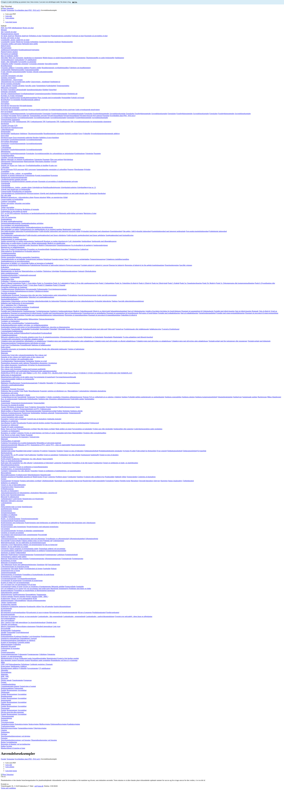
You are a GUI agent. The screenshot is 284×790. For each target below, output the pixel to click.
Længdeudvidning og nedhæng (34, 551)
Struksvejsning (33, 724)
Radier (21, 568)
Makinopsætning (7, 644)
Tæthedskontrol (188, 481)
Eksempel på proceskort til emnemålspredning (104, 315)
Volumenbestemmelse (225, 397)
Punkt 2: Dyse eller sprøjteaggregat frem (84, 283)
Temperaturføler (39, 403)
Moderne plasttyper (22, 36)
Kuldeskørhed (51, 86)
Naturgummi (18, 688)
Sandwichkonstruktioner (62, 606)
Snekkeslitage (86, 241)
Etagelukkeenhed (116, 231)
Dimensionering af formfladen (11, 574)
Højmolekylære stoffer (30, 44)
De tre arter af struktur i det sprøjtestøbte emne (17, 359)
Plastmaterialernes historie (10, 34)
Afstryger (156, 481)
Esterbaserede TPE (52, 122)
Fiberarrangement (17, 161)
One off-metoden (47, 606)
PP (12, 373)
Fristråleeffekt (6, 329)
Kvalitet (13, 423)
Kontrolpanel (5, 401)
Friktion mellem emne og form (32, 541)
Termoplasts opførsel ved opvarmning (52, 549)
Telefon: (47, 786)
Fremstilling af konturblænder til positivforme (38, 574)
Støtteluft (118, 477)
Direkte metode (6, 680)
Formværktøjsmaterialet (9, 654)
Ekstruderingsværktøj (49, 411)
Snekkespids (22, 399)
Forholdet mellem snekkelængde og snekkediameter (146, 397)
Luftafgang (61, 555)
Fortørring (32, 407)
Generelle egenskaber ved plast (12, 76)
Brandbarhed (5, 100)
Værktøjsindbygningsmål (27, 275)
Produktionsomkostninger (69, 271)
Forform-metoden (7, 596)
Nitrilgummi (5, 692)
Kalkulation (5, 267)
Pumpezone (26, 413)
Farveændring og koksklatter (82, 429)
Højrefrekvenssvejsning (9, 728)
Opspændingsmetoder (8, 255)
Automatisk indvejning (64, 433)
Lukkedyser (84, 249)
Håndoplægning (6, 594)
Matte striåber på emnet (63, 429)
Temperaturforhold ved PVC (30, 409)
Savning (9, 746)
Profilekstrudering (7, 457)
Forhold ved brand (77, 98)
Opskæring (52, 451)
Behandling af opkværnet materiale (49, 443)
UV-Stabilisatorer (60, 383)
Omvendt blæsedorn (146, 481)
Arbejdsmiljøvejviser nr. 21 (86, 187)
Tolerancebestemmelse (46, 319)
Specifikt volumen (185, 265)
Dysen (45, 477)
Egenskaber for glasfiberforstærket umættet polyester (19, 181)
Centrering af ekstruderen (147, 477)
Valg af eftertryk (264, 311)
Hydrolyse (18, 209)
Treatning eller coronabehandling (12, 323)
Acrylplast (4, 116)
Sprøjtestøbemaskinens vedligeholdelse (14, 297)
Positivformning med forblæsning (12, 523)
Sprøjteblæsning (6, 509)
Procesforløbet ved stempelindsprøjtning (15, 225)
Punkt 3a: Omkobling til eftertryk (126, 283)
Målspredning (33, 319)
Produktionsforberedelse (9, 275)
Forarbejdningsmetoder (18, 114)
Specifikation (5, 423)
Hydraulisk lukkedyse (32, 251)
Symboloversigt (21, 475)
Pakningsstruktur (19, 361)
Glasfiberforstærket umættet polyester (14, 179)
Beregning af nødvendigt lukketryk (53, 265)
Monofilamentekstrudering (10, 465)
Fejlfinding (5, 281)
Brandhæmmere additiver (10, 668)
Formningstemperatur (26, 555)
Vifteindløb (61, 329)
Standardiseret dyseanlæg (59, 249)
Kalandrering (66, 463)
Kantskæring (97, 463)
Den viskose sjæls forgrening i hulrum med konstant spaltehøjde (23, 369)
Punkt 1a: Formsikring (45, 283)
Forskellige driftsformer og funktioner (14, 287)
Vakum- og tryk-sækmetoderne (22, 598)
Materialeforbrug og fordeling (32, 271)
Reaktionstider (6, 630)
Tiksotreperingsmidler (35, 133)
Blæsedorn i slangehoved (48, 493)
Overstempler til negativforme (11, 580)
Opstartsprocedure (7, 487)
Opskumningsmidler (32, 70)
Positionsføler (109, 477)
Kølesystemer (5, 347)
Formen (3, 479)
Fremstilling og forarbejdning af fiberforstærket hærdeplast (34, 590)
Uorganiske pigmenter (36, 64)
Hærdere (36, 137)
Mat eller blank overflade (46, 429)
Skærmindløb (44, 329)
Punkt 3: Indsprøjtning (107, 283)
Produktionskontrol (99, 612)
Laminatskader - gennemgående (74, 616)
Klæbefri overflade (71, 133)
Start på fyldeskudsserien (136, 311)
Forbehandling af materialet (10, 441)
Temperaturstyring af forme (10, 570)
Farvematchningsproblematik (66, 377)
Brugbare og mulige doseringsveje (56, 241)
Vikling (3, 602)
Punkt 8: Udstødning (45, 285)
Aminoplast (5, 145)
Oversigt (54, 161)
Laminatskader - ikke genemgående (50, 616)
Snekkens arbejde (76, 411)
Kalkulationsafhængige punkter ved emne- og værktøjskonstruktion (24, 325)
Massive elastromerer (8, 626)
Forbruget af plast (78, 36)
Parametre (97, 153)
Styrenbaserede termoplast (10, 108)
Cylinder (27, 395)
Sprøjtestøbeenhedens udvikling (32, 223)
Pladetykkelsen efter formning (18, 559)
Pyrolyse (4, 209)
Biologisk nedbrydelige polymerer (71, 213)
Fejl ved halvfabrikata (19, 584)
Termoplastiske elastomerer (10, 120)
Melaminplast (5, 151)
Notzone (86, 397)
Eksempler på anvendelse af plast (95, 36)
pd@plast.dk (39, 786)
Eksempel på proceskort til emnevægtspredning (261, 313)
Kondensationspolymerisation (29, 50)
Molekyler (19, 42)
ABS (24, 373)
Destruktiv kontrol (23, 660)
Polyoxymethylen (23, 116)
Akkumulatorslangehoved (10, 493)
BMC (3, 676)
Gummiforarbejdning (8, 684)
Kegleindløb (34, 329)
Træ (2, 565)
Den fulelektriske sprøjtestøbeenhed (13, 235)
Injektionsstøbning (7, 688)
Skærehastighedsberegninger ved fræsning (16, 740)
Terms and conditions (8, 788)
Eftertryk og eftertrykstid (101, 311)
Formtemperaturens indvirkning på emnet (30, 343)
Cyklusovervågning (8, 291)
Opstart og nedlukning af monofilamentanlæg (32, 467)
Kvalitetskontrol (13, 497)
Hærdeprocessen (17, 127)
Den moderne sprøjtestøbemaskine (13, 227)
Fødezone (4, 413)
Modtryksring (37, 477)
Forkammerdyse (74, 249)
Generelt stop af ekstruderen (37, 419)
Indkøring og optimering (9, 421)
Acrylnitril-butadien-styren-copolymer (61, 110)
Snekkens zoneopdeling (173, 397)
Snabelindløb (25, 329)
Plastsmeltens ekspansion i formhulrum (43, 363)
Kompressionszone (15, 413)
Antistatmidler (6, 70)
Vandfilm (40, 455)
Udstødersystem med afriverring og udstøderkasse (153, 341)
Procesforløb (42, 535)
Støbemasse (8, 565)
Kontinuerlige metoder (9, 604)
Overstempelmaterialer (9, 578)
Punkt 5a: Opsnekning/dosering (191, 283)
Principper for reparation (9, 616)
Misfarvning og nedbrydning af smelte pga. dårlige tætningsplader (24, 243)
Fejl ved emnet (6, 584)
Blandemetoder (6, 634)
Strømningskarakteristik (9, 445)
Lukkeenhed (76, 229)
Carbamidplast (6, 147)
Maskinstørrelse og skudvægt (11, 271)
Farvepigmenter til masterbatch (44, 377)
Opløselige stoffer (7, 64)
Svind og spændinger (51, 455)
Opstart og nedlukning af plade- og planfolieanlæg (120, 463)
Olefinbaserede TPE (23, 122)
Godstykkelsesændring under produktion (148, 429)
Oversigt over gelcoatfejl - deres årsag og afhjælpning (133, 616)
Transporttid (11, 632)
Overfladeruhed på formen (33, 568)
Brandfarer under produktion (41, 660)
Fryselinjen (44, 451)
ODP (2, 664)
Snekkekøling (89, 399)
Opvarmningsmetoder (8, 531)
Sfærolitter (4, 58)
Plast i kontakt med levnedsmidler (49, 98)
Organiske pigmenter (21, 64)
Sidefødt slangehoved (8, 477)
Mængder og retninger (15, 159)
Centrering (20, 433)
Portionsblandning (7, 636)
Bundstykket (87, 481)
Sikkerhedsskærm (33, 475)
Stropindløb (70, 329)
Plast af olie (5, 215)
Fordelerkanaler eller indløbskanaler (136, 329)
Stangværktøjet (47, 459)
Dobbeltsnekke (32, 399)
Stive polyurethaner (8, 620)
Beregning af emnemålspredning (76, 315)
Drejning (4, 734)
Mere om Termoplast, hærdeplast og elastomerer (25, 58)
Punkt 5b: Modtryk (209, 283)
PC (36, 373)
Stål (46, 565)
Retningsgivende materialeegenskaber (43, 371)
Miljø (3, 662)
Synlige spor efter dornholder (103, 429)
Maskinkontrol (52, 658)
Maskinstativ (66, 229)
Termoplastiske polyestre (38, 116)
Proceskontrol (55, 423)
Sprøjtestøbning (6, 219)
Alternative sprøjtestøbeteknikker (12, 385)
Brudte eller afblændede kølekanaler (54, 349)
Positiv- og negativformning (10, 519)
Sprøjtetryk (54, 311)
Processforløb (5, 628)
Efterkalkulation (90, 271)
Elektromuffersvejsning (58, 724)
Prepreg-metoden (20, 596)
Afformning (10, 537)
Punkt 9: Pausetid (59, 285)
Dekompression (50, 245)
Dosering (4, 245)
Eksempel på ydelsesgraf (9, 425)
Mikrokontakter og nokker (10, 229)
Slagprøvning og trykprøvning (32, 499)
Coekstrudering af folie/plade (43, 463)
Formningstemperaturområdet (55, 551)
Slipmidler (49, 383)
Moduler (4, 30)
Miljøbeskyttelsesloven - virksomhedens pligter (17, 197)
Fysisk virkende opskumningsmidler (13, 72)
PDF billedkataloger (15, 28)
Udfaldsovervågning (41, 291)
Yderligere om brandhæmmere (80, 68)
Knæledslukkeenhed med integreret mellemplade (168, 231)
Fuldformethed (20, 553)
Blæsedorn (134, 481)
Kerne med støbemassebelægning (24, 565)
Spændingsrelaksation (34, 90)
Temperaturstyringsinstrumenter (22, 403)
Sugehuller (47, 568)
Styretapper (15, 481)
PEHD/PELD (6, 373)
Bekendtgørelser (15, 664)
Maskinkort (5, 277)
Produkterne (5, 389)
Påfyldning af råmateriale (15, 407)
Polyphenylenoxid (86, 116)
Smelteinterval (55, 82)
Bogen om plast (28, 28)
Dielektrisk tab (72, 94)
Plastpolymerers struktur (9, 52)
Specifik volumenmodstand (10, 94)
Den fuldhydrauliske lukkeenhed (12, 231)
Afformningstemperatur (9, 539)
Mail (32, 786)
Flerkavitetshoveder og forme (11, 507)
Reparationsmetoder (8, 614)
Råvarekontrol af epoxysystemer (37, 612)
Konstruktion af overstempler (11, 576)
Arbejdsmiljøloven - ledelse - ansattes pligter (16, 187)
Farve (80, 133)
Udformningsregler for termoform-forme (15, 567)
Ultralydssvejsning (39, 728)
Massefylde (5, 98)
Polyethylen (5, 106)
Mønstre (4, 159)
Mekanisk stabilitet (57, 586)
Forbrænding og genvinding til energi (14, 211)
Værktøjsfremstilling (31, 323)
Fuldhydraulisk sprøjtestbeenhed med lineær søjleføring (86, 235)
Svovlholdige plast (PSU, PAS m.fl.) (27, 10)
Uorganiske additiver (22, 68)
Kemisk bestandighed (42, 175)
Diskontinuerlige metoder (10, 592)
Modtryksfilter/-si (7, 411)
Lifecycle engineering (8, 217)
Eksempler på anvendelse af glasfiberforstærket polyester (58, 181)
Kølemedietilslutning (34, 349)
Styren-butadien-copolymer (18, 110)
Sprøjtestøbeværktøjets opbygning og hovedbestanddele (20, 327)
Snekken (125, 397)
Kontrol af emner (7, 582)
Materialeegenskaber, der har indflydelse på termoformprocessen (23, 543)
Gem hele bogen (11, 22)
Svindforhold (34, 307)
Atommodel (43, 42)
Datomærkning (6, 351)
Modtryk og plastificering (56, 243)
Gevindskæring (11, 742)
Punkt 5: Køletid (173, 283)
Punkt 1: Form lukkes (29, 283)
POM (65, 373)
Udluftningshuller (48, 481)
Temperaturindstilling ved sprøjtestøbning (15, 371)
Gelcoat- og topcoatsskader (27, 616)
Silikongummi (6, 704)
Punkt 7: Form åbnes (30, 285)
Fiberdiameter (79, 169)
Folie (21, 391)
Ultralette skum (51, 622)
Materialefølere (77, 433)
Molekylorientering (79, 58)
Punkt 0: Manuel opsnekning (11, 283)
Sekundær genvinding (22, 203)
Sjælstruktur (30, 361)
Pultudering (5, 606)
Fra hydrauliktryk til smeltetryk (82, 245)
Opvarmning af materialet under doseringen (23, 245)
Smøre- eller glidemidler (9, 62)
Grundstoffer (5, 42)
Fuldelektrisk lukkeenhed (218, 231)
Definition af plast (35, 36)
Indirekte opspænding (23, 257)
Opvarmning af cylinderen (10, 409)
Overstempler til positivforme (32, 580)
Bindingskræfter (67, 42)
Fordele (3, 690)
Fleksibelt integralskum (44, 626)
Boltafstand (47, 259)
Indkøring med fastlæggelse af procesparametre (17, 303)
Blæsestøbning (73, 391)
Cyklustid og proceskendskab (19, 281)
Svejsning (126, 451)
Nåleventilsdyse (6, 251)
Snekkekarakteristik (8, 415)
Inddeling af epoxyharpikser (49, 137)
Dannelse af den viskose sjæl (11, 357)
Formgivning (5, 355)
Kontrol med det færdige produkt (38, 423)
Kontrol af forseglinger (9, 642)
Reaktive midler (35, 68)
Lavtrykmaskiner (34, 636)
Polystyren (4, 110)
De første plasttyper (8, 36)
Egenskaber (5, 114)
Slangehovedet (45, 475)
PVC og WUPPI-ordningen (10, 213)
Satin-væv (21, 165)
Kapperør (29, 435)
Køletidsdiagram (24, 265)
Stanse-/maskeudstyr (175, 481)
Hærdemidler (5, 133)
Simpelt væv (5, 165)
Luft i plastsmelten (74, 241)
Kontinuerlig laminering (17, 606)
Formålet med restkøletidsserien (169, 313)
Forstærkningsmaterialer (29, 383)
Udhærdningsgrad (7, 129)
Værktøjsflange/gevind (9, 397)
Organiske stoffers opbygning (11, 44)
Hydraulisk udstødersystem (28, 337)
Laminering (58, 463)
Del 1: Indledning (7, 305)
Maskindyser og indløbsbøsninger (13, 247)
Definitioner (25, 664)
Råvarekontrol (22, 423)
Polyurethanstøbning (8, 618)
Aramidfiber (5, 171)
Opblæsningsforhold (91, 451)
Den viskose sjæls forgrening (11, 367)
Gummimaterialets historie (10, 686)
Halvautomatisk (31, 289)
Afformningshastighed (77, 539)
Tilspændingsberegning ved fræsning (44, 740)
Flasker (23, 435)
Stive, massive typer (8, 622)
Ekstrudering (5, 387)
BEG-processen (30, 169)
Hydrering (11, 209)
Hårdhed (45, 90)
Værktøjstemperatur (43, 311)
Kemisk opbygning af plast (10, 38)
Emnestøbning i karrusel (28, 638)
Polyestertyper (6, 127)
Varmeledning (41, 86)
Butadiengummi (6, 696)
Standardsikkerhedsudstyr (10, 299)
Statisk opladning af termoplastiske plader (23, 549)
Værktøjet (4, 467)
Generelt (4, 650)
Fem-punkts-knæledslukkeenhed (197, 231)
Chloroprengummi (7, 716)
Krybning (4, 90)
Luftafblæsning (6, 295)
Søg (2, 32)
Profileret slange (61, 477)
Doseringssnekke (52, 407)
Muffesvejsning (44, 724)
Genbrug (4, 201)
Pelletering (4, 391)
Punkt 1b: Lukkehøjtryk (61, 283)
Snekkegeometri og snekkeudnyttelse (14, 239)
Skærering (164, 481)
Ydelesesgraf (94, 423)
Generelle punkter (23, 642)
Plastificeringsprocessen (66, 407)
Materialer (4, 353)
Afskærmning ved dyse (19, 301)
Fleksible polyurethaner (9, 624)
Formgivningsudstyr (8, 652)
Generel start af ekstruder (18, 419)
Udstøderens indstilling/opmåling (117, 259)
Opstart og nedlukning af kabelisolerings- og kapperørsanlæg (59, 471)
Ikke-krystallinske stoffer (9, 56)
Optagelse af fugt (7, 545)
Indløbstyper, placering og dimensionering (55, 327)
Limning (4, 730)
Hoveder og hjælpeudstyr (10, 491)
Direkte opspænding (8, 257)
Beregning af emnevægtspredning (13, 315)
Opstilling (4, 517)
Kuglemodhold (35, 333)
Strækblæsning (27, 507)
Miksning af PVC (24, 445)
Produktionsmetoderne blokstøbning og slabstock (18, 640)
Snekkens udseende (47, 413)
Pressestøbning (31, 594)
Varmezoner (31, 397)
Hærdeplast (5, 123)
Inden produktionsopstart (9, 273)
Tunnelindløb (15, 329)
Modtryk (42, 245)
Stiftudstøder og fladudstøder (93, 337)
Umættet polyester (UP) (9, 125)
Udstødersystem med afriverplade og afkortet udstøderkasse (115, 341)
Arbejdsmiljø (5, 183)
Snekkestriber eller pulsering (123, 429)
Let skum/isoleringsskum (36, 622)
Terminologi (46, 36)
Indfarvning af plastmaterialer (11, 375)
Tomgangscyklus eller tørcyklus (31, 295)
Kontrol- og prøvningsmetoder (11, 656)
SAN (20, 373)
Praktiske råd (47, 541)
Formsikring (109, 481)
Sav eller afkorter (75, 455)
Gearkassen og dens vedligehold (12, 395)
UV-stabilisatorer (30, 60)
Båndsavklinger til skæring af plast (13, 748)
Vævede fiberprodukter (16, 157)
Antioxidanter (19, 60)
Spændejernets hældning (34, 259)
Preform (15, 509)
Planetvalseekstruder (78, 445)
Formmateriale (6, 481)
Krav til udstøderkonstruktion (49, 337)
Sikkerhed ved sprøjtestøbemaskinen (41, 297)
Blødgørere (5, 383)
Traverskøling (40, 397)
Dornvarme (19, 415)
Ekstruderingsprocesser (9, 447)
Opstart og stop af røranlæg (108, 455)
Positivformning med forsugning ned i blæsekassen (77, 523)
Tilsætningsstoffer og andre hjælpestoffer (100, 58)
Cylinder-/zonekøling (53, 397)
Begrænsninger (12, 690)
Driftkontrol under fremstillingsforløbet (32, 658)
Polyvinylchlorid (7, 112)
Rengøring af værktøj (8, 433)
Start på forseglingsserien (73, 313)
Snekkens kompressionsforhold (206, 397)
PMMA (29, 373)
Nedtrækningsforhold (174, 451)
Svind (3, 345)
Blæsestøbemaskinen (8, 475)
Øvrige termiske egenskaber (10, 84)
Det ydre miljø (6, 195)
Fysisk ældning (6, 86)
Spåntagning (5, 732)
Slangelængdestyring (17, 495)
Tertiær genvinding (7, 207)
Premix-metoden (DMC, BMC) (37, 596)
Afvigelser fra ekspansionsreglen (39, 365)
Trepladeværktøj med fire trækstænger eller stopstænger (227, 341)
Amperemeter (5, 403)
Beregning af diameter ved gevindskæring (15, 744)
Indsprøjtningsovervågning (24, 291)
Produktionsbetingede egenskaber (110, 451)
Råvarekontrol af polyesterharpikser (13, 612)
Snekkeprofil (38, 241)
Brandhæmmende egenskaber (53, 133)
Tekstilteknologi (6, 163)
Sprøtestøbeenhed (7, 233)
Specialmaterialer (54, 565)
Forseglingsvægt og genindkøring (94, 313)
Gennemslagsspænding (43, 94)
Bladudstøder (117, 337)
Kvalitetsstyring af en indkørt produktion (15, 307)
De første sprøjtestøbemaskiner (11, 221)
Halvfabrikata (68, 159)
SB (17, 373)
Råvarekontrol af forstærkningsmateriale (63, 612)
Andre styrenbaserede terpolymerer (87, 110)
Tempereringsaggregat (98, 259)
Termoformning (6, 511)
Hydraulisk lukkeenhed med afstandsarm (95, 231)
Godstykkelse (17, 499)
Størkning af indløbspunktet (41, 345)
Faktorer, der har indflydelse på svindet (14, 547)
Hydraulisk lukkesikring (102, 301)
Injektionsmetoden (7, 600)
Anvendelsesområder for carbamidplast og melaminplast (54, 153)
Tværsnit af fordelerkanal (170, 329)
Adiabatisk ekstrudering (97, 391)
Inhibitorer (23, 133)
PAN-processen (18, 169)
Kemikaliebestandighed (29, 98)
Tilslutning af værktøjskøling (79, 259)
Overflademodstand (27, 94)
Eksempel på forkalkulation (10, 269)
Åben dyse (4, 249)
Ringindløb (78, 329)
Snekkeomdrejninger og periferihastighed (75, 423)
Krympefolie (201, 451)
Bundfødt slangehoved (24, 477)
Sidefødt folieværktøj (8, 451)
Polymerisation (6, 48)
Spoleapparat (85, 455)
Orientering (89, 153)
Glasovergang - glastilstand (40, 82)
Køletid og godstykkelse (9, 265)
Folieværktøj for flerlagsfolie (146, 451)
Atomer (13, 42)
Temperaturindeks (63, 86)
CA (33, 373)
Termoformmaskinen (8, 513)
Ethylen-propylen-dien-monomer (12, 712)
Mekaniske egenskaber (9, 88)
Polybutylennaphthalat (71, 116)
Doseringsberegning (172, 265)
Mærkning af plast (90, 213)
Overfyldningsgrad (22, 632)
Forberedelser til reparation (10, 648)
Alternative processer (15, 501)
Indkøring (11, 517)
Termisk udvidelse (18, 86)
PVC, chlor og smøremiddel (60, 445)
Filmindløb (53, 329)
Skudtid (3, 632)
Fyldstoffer (5, 74)
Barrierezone (262, 397)
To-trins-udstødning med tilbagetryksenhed (138, 337)
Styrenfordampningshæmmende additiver (105, 133)
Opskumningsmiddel (8, 379)
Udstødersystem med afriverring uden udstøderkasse (190, 341)
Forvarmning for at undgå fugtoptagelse (22, 443)
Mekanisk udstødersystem (10, 337)
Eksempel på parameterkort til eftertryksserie (26, 313)
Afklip (124, 477)
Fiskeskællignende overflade (27, 429)
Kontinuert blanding (21, 636)
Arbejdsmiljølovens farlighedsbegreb (14, 193)
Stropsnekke (41, 407)
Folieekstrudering (7, 449)
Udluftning (43, 654)
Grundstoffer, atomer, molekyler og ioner (15, 40)
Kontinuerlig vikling (34, 606)
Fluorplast (105, 116)
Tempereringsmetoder (8, 572)
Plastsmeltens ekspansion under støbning (15, 363)
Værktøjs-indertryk (87, 265)
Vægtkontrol (71, 477)
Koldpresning (5, 598)
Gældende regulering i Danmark (41, 664)
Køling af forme (17, 586)
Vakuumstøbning (20, 600)
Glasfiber (4, 157)
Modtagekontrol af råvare (10, 658)
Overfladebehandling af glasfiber (37, 165)
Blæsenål (4, 497)
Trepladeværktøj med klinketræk (259, 341)
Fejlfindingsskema (7, 489)
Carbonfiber (5, 167)
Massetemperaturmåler (33, 411)
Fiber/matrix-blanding (42, 161)
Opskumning (16, 630)
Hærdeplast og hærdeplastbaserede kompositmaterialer (40, 213)
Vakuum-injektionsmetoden (36, 600)
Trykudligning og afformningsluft (57, 539)
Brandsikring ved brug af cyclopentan (64, 660)
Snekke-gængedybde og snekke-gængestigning (17, 241)
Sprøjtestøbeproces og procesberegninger (15, 261)
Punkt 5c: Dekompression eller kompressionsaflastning (235, 283)
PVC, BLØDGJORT (55, 373)
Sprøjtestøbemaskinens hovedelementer (39, 227)
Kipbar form (5, 495)
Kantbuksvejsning (73, 724)
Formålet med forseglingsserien (53, 313)
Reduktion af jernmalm (31, 209)
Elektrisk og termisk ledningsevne (13, 175)
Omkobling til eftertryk (129, 315)
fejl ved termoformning (21, 582)
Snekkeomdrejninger (100, 245)
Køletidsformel (35, 265)
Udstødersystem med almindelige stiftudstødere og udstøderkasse (23, 341)
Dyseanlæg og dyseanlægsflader (38, 249)
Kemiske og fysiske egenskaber (12, 96)
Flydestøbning (73, 295)
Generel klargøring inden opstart (12, 417)
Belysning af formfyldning (148, 313)
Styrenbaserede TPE (8, 122)
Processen (20, 389)
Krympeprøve (24, 437)
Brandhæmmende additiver (30, 100)
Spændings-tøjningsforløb (17, 90)
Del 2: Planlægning (20, 305)
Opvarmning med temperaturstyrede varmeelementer (19, 535)
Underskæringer (58, 541)
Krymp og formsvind (50, 545)
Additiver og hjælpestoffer (25, 379)
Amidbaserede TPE (67, 122)
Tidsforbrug (47, 271)
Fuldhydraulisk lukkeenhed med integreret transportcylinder (60, 231)
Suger (27, 407)
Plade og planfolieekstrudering (11, 461)
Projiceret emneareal (73, 265)
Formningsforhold (7, 521)
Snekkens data (43, 399)
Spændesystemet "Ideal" (60, 259)
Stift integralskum (21, 622)
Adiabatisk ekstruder (54, 419)
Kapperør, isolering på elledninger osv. (53, 391)
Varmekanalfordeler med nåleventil (95, 329)
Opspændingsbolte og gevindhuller (13, 259)
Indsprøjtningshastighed (118, 311)
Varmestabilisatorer (7, 60)
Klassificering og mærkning (22, 191)
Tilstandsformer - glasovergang (12, 80)
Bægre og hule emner (12, 435)
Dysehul (12, 249)
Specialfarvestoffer (51, 64)
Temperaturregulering (8, 343)
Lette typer (56, 626)
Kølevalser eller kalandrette (10, 463)
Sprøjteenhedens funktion (10, 237)
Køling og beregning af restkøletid (41, 263)
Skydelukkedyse (18, 251)
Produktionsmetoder (48, 636)
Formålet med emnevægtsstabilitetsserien (230, 313)
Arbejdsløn (55, 271)
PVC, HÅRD (42, 373)
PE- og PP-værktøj (17, 455)
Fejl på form (31, 584)
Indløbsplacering (155, 329)
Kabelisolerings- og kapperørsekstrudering (16, 469)
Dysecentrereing (21, 249)
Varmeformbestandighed (207, 313)
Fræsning (4, 738)
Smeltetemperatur (29, 311)
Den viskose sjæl (41, 355)
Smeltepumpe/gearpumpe (10, 437)
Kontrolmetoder (6, 608)
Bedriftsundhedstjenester (51, 187)
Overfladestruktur (7, 361)
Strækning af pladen (8, 553)
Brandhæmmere (6, 66)
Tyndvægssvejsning (8, 726)
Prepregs (70, 169)
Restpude (255, 311)
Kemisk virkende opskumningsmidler (40, 72)
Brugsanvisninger (33, 193)
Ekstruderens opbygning (9, 393)
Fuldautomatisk (42, 289)
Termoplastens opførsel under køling (13, 557)
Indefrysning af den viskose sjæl (33, 357)
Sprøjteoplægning (19, 594)
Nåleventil (111, 329)
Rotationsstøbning (7, 590)
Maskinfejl (4, 646)
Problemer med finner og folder (80, 588)
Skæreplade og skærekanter (64, 481)
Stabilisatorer (119, 58)
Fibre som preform (56, 159)
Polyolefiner (5, 104)
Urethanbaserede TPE (38, 122)
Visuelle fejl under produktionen (12, 427)
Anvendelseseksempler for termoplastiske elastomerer (92, 122)
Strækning (66, 411)
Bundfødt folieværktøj (24, 451)
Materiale (4, 559)
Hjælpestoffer (5, 131)
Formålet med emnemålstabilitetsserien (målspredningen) (45, 315)
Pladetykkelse (13, 555)
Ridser (3, 429)
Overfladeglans (14, 345)
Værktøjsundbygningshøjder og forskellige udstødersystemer (22, 339)
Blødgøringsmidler (17, 70)
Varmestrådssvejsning (25, 728)
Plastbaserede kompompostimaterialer (14, 177)
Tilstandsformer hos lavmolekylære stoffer (15, 82)
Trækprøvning (34, 437)
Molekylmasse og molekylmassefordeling (57, 58)
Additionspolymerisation (9, 50)
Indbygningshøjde (98, 481)
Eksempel (4, 205)
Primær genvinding (7, 203)
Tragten (3, 407)
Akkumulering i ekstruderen (29, 493)
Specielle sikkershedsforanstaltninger (131, 301)
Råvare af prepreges (85, 612)
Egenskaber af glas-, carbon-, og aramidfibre (16, 173)
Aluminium (40, 565)
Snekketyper (237, 397)
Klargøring (5, 419)
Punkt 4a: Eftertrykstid (159, 283)
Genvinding (12, 201)
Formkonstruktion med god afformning (31, 539)
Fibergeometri (6, 161)
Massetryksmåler (19, 411)
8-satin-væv (53, 165)
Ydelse (25, 415)
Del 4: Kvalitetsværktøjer (10, 317)
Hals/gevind (78, 481)
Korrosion (54, 175)
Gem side (8, 16)
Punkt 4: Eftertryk (145, 283)
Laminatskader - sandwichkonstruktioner (100, 616)
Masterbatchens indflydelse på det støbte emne (17, 377)
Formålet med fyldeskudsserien (12, 311)
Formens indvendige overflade (30, 481)
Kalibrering (32, 455)
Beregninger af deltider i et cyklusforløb (15, 263)
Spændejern (35, 257)
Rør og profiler (14, 391)
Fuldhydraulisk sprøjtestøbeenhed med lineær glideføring (46, 235)
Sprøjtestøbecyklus (7, 279)
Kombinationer (79, 153)
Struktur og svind (41, 361)
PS (14, 373)
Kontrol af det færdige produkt (68, 658)
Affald (65, 197)
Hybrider (87, 169)
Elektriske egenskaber (8, 92)
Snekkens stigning (188, 397)
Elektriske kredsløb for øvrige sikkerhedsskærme (77, 301)
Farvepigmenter (32, 668)
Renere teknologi (40, 197)
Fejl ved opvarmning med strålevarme (37, 588)
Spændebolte (21, 397)
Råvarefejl (12, 646)
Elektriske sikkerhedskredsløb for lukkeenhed (43, 301)
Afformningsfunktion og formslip (71, 337)
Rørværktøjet (5, 455)
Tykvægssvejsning (7, 722)
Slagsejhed (52, 90)
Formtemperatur (77, 559)
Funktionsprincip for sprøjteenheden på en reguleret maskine (41, 229)
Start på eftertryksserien (243, 311)
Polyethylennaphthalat (55, 116)
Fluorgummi (5, 708)
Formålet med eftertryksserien (224, 311)
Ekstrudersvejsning (21, 724)
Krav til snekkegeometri (9, 399)
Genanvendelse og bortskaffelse (12, 199)
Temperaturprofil (75, 413)
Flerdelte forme (125, 481)
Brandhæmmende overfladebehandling (55, 68)
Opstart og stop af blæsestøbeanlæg (13, 485)
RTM (35, 598)
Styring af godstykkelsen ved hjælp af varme (39, 433)
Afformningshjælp (91, 539)
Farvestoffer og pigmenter (27, 62)
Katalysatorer (5, 666)
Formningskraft (39, 555)
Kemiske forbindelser (31, 42)
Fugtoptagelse (30, 175)
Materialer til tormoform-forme (11, 563)
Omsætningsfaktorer (64, 245)
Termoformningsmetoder (29, 519)
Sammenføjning (6, 718)
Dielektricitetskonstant (59, 94)
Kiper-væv (14, 165)
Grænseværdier (6, 191)
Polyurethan (5, 141)
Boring (3, 742)
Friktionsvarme (45, 409)
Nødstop (115, 301)
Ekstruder (13, 389)
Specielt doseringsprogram (87, 295)
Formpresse (28, 680)
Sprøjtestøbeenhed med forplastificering (119, 235)
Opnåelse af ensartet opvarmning (12, 533)
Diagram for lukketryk (116, 265)
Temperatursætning (61, 413)
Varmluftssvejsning (7, 724)
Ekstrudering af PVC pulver (40, 445)
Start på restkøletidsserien (189, 313)
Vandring (80, 477)
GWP (7, 664)
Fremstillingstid (25, 345)
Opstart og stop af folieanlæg (73, 451)
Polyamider (13, 116)
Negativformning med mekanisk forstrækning (42, 527)
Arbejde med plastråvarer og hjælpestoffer (15, 189)
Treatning (59, 451)
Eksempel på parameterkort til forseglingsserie (122, 313)
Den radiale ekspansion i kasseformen (14, 365)
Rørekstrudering (6, 453)
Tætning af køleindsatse (76, 349)
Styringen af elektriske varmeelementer (30, 531)
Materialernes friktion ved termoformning (27, 545)
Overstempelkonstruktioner (26, 578)
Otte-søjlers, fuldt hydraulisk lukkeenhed (137, 231)
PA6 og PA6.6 (73, 373)
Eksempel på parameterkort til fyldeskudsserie (197, 311)
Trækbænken (63, 455)
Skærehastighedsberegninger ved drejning (15, 736)
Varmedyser (119, 329)
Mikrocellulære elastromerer (26, 626)
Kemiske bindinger (54, 42)
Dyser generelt (162, 451)
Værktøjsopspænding (8, 253)
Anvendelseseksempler (34, 114)
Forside (3, 10)
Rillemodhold (25, 333)
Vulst (26, 455)
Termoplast (10, 10)
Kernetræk (15, 295)
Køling (59, 411)
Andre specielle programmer (107, 295)
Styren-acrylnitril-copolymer (38, 110)
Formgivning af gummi (28, 686)
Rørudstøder (108, 337)
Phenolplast (14, 141)
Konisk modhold (14, 333)
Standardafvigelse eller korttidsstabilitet (14, 319)
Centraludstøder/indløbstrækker (12, 331)
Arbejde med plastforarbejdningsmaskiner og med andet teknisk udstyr (64, 193)
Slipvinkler (15, 568)
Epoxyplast (5, 135)
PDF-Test (4, 28)
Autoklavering (11, 602)
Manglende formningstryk (59, 588)
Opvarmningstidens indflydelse (12, 551)
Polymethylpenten (26, 106)
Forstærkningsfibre (7, 155)
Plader (26, 391)
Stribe (3, 505)
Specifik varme (30, 86)
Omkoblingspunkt (86, 311)
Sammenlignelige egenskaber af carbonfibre (51, 169)
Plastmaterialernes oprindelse (61, 36)
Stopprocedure (19, 487)
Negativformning (7, 525)
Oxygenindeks (15, 100)
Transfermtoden (17, 680)
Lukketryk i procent (101, 265)
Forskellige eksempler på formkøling (14, 349)
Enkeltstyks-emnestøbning (10, 638)
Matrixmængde (29, 161)
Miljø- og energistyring (55, 197)
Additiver (23, 666)
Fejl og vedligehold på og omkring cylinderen (105, 397)
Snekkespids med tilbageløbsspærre (104, 241)
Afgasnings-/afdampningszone (71, 397)
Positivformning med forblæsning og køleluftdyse (42, 523)
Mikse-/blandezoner (274, 397)
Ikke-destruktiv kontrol (9, 660)
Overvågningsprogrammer (57, 289)
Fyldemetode (22, 654)
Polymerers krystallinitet (9, 54)
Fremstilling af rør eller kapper (82, 463)
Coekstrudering (83, 391)
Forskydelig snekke (77, 399)
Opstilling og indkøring (9, 515)
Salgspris (81, 271)
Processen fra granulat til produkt (12, 405)
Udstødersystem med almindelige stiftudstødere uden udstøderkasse (70, 341)
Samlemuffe (95, 455)
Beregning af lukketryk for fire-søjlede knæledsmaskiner (144, 265)
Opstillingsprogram (7, 289)
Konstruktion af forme (8, 561)
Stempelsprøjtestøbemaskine (11, 223)
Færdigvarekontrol (112, 612)
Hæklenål (4, 333)
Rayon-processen (7, 169)
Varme (77, 407)
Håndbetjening (20, 289)
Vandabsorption (14, 98)
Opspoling (12, 467)
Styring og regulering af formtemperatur (37, 586)
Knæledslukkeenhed (31, 231)
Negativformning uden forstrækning (13, 527)
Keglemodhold (46, 333)
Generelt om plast (10, 32)
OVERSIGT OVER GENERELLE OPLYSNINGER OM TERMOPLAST (105, 373)
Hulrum (53, 568)
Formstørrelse (5, 568)
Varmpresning (41, 594)
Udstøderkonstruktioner (9, 335)
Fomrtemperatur (50, 555)
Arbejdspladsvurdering (69, 187)
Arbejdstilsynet (37, 187)
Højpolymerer (6, 46)
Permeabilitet (66, 98)
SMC (7, 676)
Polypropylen (14, 106)
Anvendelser (22, 690)
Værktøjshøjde (14, 277)
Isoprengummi (6, 700)
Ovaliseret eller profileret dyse (94, 477)
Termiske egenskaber (8, 78)
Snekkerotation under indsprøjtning (54, 295)
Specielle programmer (8, 293)
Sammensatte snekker (249, 397)
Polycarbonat (97, 116)
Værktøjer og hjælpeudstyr (10, 321)
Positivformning (19, 521)
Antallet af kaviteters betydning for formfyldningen (163, 311)
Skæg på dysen (11, 429)
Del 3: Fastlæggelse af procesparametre (14, 309)
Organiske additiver (8, 68)
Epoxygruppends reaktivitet (22, 137)
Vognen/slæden (132, 477)
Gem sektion (9, 18)
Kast (7, 345)
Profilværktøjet (6, 459)
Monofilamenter (34, 391)
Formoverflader (15, 541)
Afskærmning (6, 301)
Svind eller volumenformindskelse (22, 355)
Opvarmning (5, 529)
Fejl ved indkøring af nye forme (12, 588)
